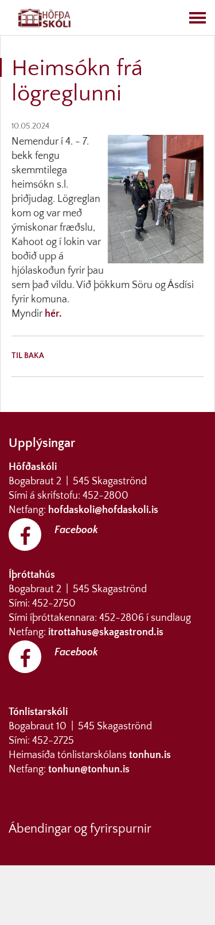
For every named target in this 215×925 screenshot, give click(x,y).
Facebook (76, 530)
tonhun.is (150, 755)
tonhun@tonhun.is (89, 769)
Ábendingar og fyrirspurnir (80, 829)
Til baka (27, 355)
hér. (53, 314)
